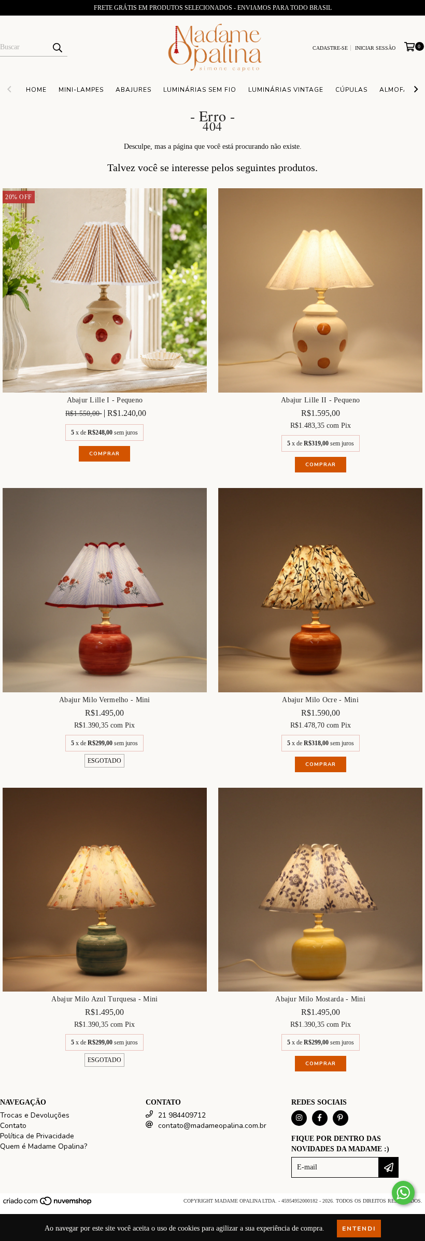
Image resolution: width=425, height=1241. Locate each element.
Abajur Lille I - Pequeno (105, 400)
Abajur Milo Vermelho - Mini (104, 700)
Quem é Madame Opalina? (43, 1146)
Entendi (359, 1228)
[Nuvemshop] (48, 1204)
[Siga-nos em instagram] (299, 1118)
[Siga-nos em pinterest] (340, 1118)
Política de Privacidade (37, 1136)
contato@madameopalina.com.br (212, 1126)
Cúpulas (351, 90)
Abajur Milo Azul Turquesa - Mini (104, 999)
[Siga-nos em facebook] (320, 1118)
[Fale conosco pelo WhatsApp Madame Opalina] (403, 1193)
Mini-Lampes (81, 90)
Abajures (133, 90)
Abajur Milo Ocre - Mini (320, 700)
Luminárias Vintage (285, 90)
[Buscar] (57, 47)
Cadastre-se (330, 48)
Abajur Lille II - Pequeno (320, 400)
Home (36, 90)
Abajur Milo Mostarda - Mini (320, 999)
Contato (13, 1126)
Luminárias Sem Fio (199, 90)
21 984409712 (182, 1115)
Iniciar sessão (375, 48)
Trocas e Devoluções (34, 1115)
